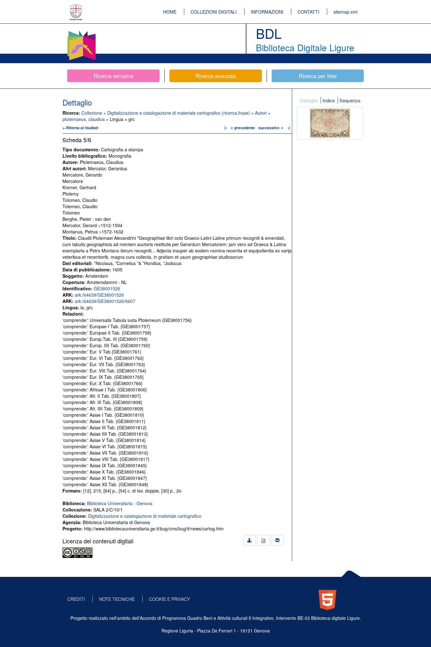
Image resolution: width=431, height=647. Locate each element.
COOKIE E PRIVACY (169, 599)
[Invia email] (277, 540)
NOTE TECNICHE (117, 599)
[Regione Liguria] (76, 8)
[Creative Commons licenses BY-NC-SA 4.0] (77, 552)
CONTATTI (308, 12)
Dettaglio (309, 100)
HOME (169, 12)
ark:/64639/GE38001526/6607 (105, 301)
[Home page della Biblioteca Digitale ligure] (81, 31)
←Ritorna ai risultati (80, 127)
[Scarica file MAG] (263, 540)
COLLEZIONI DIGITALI (214, 12)
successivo (269, 127)
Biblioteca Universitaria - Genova (119, 503)
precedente (244, 127)
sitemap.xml (345, 12)
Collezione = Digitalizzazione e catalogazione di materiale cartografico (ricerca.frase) (166, 113)
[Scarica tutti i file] (249, 540)
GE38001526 (107, 288)
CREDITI (76, 599)
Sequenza (349, 100)
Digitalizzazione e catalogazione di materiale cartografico (144, 516)
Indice (328, 100)
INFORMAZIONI (267, 12)
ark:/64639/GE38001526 (99, 295)
